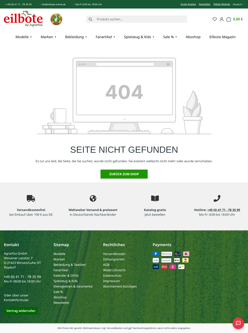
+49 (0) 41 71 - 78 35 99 (19, 4)
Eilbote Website (222, 4)
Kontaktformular (16, 300)
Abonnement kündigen (120, 286)
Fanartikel (60, 270)
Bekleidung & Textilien (69, 265)
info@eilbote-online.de (53, 4)
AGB (106, 265)
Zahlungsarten (114, 259)
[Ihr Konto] (221, 19)
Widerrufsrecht (114, 270)
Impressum (111, 281)
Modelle (59, 254)
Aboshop (60, 297)
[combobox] (141, 19)
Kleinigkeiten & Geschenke (73, 286)
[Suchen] (90, 19)
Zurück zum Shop (124, 174)
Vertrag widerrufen (20, 311)
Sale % (58, 292)
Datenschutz (112, 275)
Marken (59, 259)
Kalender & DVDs (66, 275)
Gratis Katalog (188, 4)
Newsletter (205, 4)
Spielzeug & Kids (65, 281)
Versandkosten (114, 254)
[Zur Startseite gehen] (23, 18)
